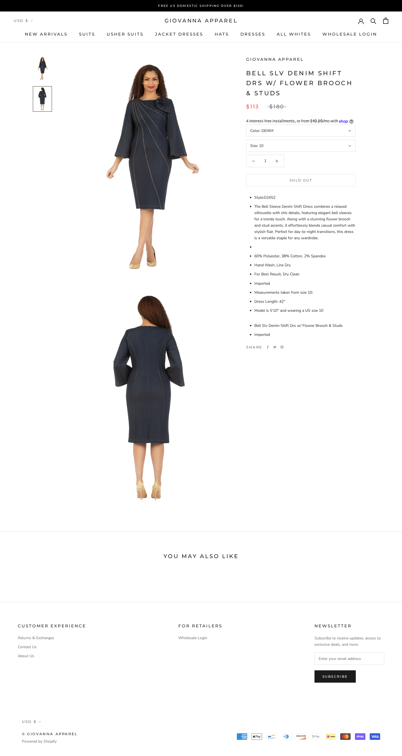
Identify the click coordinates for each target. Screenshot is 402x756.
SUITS (87, 34)
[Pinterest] (282, 347)
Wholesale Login (192, 637)
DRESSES (252, 34)
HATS (222, 34)
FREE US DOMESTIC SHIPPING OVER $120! (201, 6)
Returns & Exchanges (36, 637)
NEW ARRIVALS (46, 34)
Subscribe (335, 676)
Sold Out (301, 180)
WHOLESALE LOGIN (349, 34)
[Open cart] (385, 21)
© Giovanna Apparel (50, 734)
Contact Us (27, 647)
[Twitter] (274, 347)
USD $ (21, 20)
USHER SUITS (125, 34)
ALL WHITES (294, 34)
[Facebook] (267, 347)
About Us (26, 656)
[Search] (373, 21)
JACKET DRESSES (179, 34)
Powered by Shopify (39, 741)
